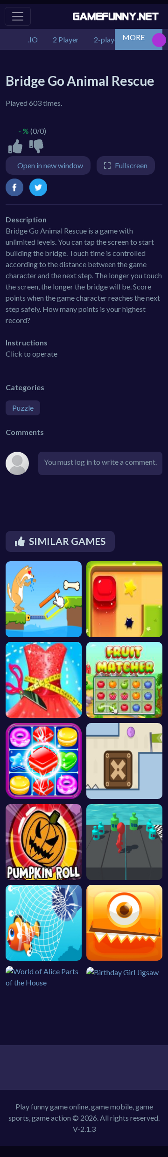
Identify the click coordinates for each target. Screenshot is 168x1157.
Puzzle (23, 407)
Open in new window (50, 165)
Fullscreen (131, 165)
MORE (133, 37)
